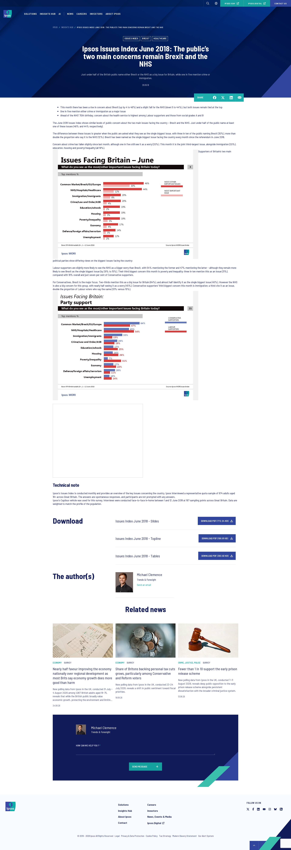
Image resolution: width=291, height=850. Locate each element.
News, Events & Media (159, 816)
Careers (82, 13)
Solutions (30, 13)
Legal (117, 836)
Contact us (280, 3)
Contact (122, 822)
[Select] (216, 3)
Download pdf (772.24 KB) (215, 521)
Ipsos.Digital (255, 3)
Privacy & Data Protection (132, 836)
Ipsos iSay (230, 3)
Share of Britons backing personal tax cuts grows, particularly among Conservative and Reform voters (145, 673)
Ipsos (55, 27)
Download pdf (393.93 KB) (215, 555)
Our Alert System (206, 836)
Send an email (144, 584)
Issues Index (131, 38)
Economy (57, 662)
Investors (96, 13)
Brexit (146, 38)
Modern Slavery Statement (184, 836)
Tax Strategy (165, 836)
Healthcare (160, 38)
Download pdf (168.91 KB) (215, 538)
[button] (207, 3)
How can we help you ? (88, 745)
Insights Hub (48, 13)
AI (60, 13)
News (70, 13)
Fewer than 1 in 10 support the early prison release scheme (207, 671)
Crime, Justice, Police (189, 662)
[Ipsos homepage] (8, 14)
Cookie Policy (151, 836)
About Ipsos (113, 13)
